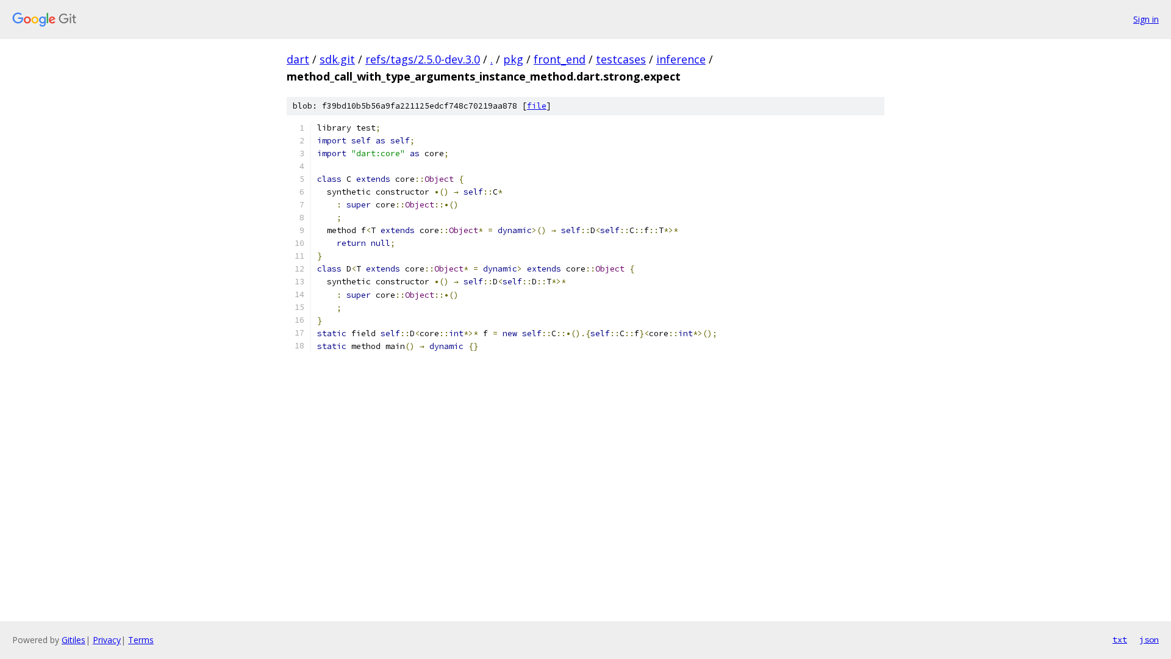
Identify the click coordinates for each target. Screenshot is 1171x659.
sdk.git (337, 59)
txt (1119, 639)
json (1149, 639)
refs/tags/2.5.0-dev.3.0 (422, 59)
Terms (141, 640)
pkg (513, 59)
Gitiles (73, 640)
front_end (560, 59)
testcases (621, 59)
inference (681, 59)
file (536, 106)
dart (298, 59)
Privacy (107, 640)
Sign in (1146, 19)
